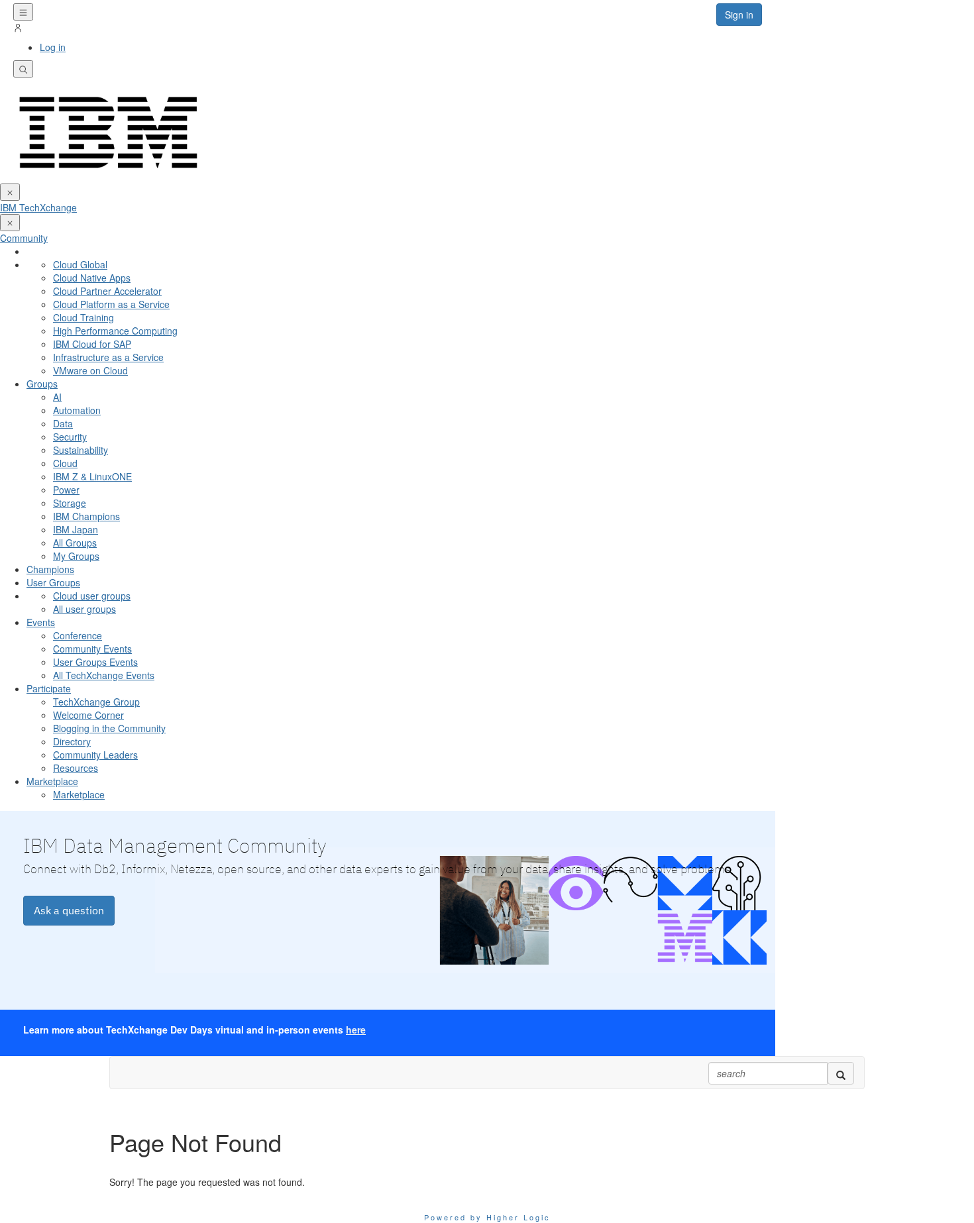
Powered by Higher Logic (487, 1217)
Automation (77, 410)
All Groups (75, 542)
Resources (75, 767)
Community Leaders (95, 754)
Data (63, 423)
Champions (50, 569)
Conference (77, 635)
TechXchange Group (96, 701)
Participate (49, 688)
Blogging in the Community (109, 728)
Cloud (65, 463)
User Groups (53, 582)
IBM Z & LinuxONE (92, 476)
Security (70, 436)
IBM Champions (86, 516)
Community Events (92, 648)
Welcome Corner (88, 714)
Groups (42, 383)
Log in (53, 47)
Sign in (739, 14)
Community (24, 237)
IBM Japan (75, 529)
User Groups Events (95, 661)
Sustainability (80, 449)
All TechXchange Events (103, 675)
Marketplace (52, 781)
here (356, 1029)
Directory (72, 741)
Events (41, 622)
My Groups (76, 555)
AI (57, 396)
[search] (841, 1073)
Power (66, 489)
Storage (69, 502)
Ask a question (69, 910)
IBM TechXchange (38, 207)
